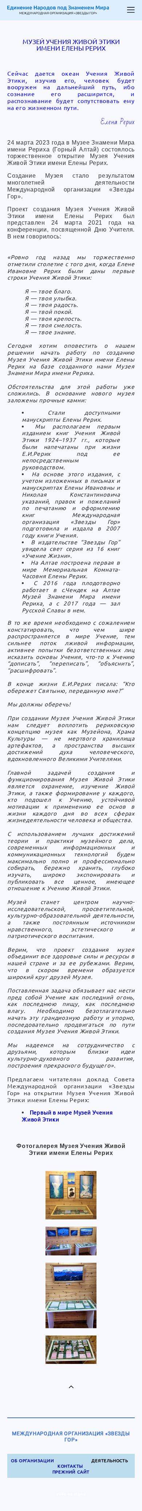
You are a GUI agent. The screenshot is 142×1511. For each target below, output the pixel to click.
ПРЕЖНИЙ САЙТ (71, 1471)
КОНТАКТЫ (70, 1466)
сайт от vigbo (71, 1494)
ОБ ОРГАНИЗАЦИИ (32, 1460)
